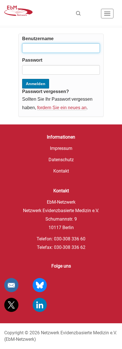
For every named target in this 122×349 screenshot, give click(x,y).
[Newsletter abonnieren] (11, 285)
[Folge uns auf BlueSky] (40, 285)
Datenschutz (61, 159)
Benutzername (38, 38)
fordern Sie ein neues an (62, 107)
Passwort (32, 60)
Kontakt (61, 171)
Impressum (61, 148)
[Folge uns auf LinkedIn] (40, 305)
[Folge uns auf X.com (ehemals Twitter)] (11, 305)
